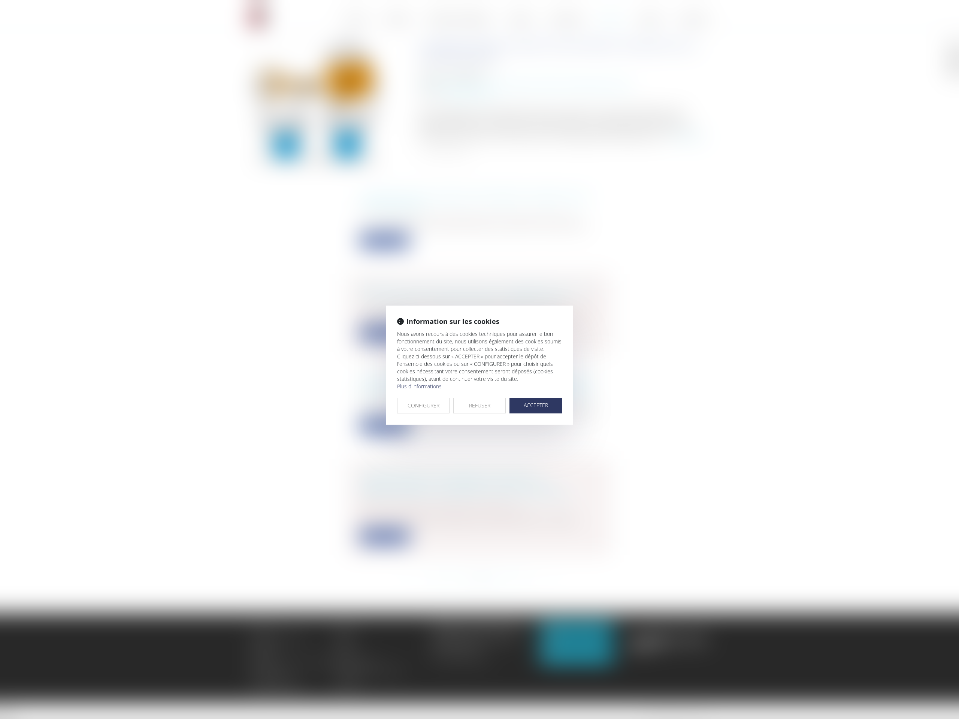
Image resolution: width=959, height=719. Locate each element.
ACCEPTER (536, 405)
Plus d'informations (419, 386)
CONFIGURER (423, 405)
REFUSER (479, 405)
